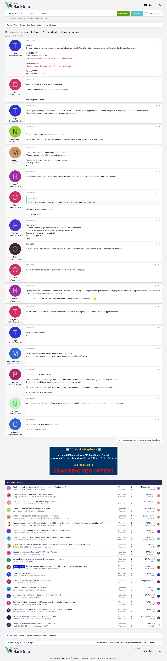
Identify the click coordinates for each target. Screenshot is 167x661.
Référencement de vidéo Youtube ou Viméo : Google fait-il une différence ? (43, 609)
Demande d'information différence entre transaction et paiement (39, 559)
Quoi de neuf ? (45, 13)
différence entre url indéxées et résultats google (32, 494)
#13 (159, 328)
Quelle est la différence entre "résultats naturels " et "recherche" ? (39, 487)
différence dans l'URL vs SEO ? (25, 573)
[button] (54, 13)
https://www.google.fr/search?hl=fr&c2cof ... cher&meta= (49, 58)
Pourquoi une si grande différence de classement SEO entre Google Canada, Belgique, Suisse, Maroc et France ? (58, 523)
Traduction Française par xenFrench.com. (103, 658)
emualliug (152, 583)
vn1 (14, 511)
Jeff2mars (16, 619)
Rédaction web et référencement (41, 547)
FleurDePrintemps (19, 540)
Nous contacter (101, 643)
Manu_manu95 (18, 568)
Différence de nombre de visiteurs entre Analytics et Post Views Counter (42, 537)
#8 (159, 220)
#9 (159, 244)
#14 (159, 348)
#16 (159, 398)
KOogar (152, 619)
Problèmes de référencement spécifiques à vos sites (51, 518)
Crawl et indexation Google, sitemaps (43, 497)
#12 (159, 307)
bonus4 (15, 590)
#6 (159, 171)
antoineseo (17, 554)
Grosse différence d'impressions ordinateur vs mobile (34, 616)
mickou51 (16, 525)
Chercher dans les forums (38, 19)
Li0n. (153, 612)
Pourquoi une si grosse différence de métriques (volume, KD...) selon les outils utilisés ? (55, 545)
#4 (159, 127)
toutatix (15, 489)
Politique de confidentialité (133, 643)
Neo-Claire (16, 626)
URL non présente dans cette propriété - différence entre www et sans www (56, 566)
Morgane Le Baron (19, 612)
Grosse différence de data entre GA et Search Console (35, 552)
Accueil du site (16, 13)
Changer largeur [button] (28, 643)
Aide (146, 643)
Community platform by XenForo (69, 658)
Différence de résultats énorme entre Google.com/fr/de (35, 501)
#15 (159, 369)
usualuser (16, 532)
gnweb (15, 597)
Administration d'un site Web (39, 626)
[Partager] (156, 40)
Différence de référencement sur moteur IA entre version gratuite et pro (42, 530)
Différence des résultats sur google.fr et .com (31, 509)
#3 (159, 106)
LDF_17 (15, 561)
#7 (159, 192)
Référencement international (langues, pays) (45, 525)
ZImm (153, 590)
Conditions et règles (115, 643)
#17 (159, 419)
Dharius (15, 576)
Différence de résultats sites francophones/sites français (36, 516)
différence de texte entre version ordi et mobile (32, 581)
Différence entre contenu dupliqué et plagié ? (31, 588)
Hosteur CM (151, 626)
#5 (159, 148)
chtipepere (16, 518)
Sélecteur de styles (14, 643)
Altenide (16, 604)
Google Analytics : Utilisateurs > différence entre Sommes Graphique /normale (44, 602)
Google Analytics (39, 489)
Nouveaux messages (16, 19)
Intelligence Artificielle (38, 532)
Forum (31, 13)
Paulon (153, 547)
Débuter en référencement (41, 504)
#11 (159, 286)
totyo (9, 36)
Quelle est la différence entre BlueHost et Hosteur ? (34, 624)
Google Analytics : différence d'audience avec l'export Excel (37, 595)
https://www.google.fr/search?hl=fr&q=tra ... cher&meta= (49, 66)
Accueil (152, 643)
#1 (159, 40)
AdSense (32, 561)
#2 (159, 80)
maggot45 (16, 497)
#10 (159, 265)
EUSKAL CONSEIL (149, 525)
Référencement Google (36, 511)
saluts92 (16, 583)
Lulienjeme (17, 504)
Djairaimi (16, 547)
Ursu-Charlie (151, 511)
